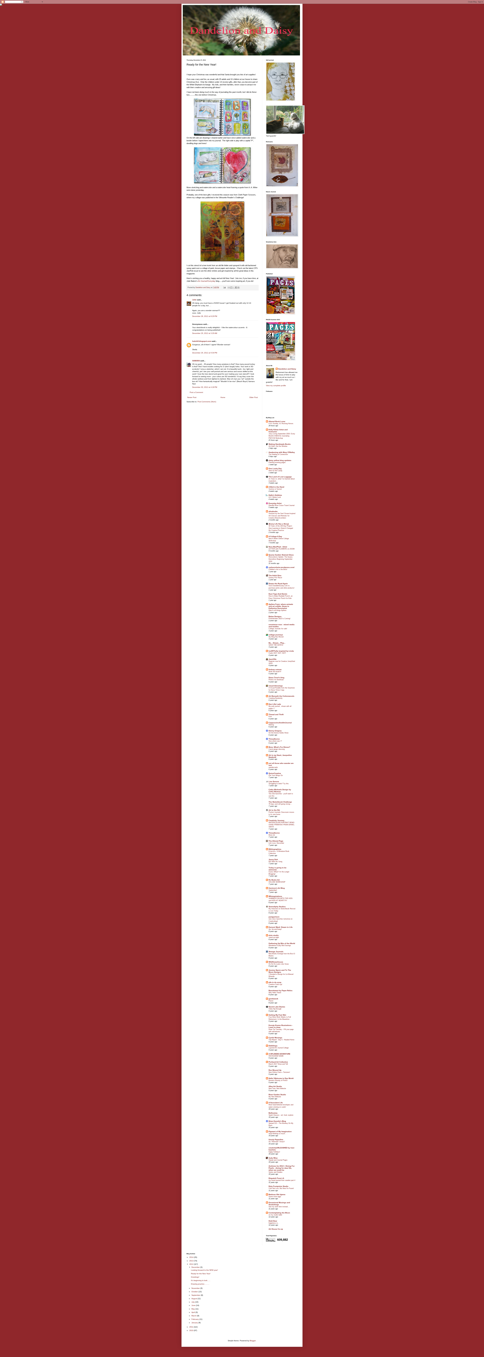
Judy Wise (273, 1158)
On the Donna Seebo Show (278, 733)
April (193, 1312)
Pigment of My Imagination (280, 1131)
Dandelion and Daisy (287, 369)
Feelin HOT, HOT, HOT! (277, 653)
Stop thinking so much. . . (278, 1134)
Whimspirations (275, 896)
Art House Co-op (276, 1229)
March (194, 1316)
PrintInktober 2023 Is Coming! (279, 618)
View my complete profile (276, 386)
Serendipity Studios (277, 907)
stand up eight (274, 937)
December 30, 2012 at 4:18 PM (204, 387)
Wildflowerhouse (276, 962)
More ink (272, 835)
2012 (191, 1264)
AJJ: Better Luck (275, 497)
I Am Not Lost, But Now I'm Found (281, 1188)
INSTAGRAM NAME (276, 1056)
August (194, 1299)
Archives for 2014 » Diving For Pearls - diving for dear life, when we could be (282, 1168)
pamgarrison (274, 917)
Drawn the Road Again (278, 584)
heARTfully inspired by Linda (281, 651)
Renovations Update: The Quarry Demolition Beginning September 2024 (281, 559)
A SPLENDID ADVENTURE (279, 1054)
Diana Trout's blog (276, 678)
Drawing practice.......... (200, 1284)
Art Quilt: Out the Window (278, 446)
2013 (191, 1261)
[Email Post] (224, 287)
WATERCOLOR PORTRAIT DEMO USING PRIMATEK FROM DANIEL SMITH (281, 825)
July (193, 1302)
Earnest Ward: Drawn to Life (281, 927)
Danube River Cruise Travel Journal (281, 505)
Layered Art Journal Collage (279, 1048)
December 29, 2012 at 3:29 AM (204, 333)
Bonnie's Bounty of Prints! (278, 1080)
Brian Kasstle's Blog (277, 1121)
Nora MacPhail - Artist (278, 547)
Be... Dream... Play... (277, 643)
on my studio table (275, 1215)
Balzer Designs (275, 616)
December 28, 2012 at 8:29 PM (204, 316)
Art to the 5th (274, 810)
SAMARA (196, 361)
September (196, 1295)
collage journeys (276, 635)
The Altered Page (276, 841)
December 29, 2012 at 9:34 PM (204, 353)
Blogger (253, 1341)
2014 (191, 1257)
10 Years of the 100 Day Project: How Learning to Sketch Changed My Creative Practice (281, 528)
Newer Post (191, 397)
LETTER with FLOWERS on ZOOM (282, 549)
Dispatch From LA (276, 1178)
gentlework (273, 999)
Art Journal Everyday (206, 281)
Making (271, 725)
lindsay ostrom (275, 669)
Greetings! (195, 1277)
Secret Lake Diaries (277, 1007)
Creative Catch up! (275, 984)
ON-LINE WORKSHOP (277, 882)
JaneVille (272, 659)
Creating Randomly (275, 698)
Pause (271, 1001)
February (195, 1319)
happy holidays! (274, 1152)
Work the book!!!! (275, 672)
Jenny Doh (273, 859)
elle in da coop (275, 982)
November (195, 1288)
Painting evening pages (277, 462)
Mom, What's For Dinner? (279, 747)
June (193, 1305)
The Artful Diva (275, 575)
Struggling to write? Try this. (279, 784)
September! (273, 890)
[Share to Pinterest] (238, 287)
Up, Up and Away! (275, 929)
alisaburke (273, 511)
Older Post (253, 397)
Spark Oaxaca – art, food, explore (281, 1115)
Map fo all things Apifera (277, 610)
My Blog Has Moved (276, 637)
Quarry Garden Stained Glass (281, 555)
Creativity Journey (276, 820)
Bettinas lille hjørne (277, 1194)
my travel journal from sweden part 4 (282, 1180)
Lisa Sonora (274, 781)
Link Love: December (276, 843)
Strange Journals (276, 952)
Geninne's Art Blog (277, 888)
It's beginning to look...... (200, 1280)
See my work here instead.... (279, 1207)
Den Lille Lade (275, 704)
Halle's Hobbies (275, 495)
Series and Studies (275, 1172)
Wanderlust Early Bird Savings (280, 945)
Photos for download (276, 680)
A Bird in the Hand (276, 487)
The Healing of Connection (278, 454)
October (194, 1292)
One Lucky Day (275, 469)
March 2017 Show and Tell (278, 1064)
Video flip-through (275, 1009)
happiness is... (274, 1223)
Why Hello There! (275, 993)
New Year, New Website (277, 1088)
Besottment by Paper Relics (280, 990)
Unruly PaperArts (276, 1140)
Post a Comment (196, 392)
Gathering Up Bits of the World (282, 943)
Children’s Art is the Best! (278, 569)
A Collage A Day (275, 536)
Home (222, 397)
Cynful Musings (275, 1038)
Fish (270, 716)
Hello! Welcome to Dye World (281, 1078)
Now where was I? (275, 741)
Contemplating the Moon (279, 1213)
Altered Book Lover (277, 421)
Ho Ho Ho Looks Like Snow (279, 964)
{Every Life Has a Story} (279, 524)
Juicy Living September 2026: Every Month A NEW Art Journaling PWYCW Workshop (282, 436)
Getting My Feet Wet (277, 1015)
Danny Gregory (275, 731)
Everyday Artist (275, 503)
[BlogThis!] (231, 287)
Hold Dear (273, 1221)
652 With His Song (275, 862)
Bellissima (273, 1113)
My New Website (275, 1097)
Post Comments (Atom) (207, 402)
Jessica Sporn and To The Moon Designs (280, 971)
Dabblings (273, 1046)
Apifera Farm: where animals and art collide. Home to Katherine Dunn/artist (281, 606)
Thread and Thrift (276, 714)
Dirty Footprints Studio (278, 1186)
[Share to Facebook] (236, 287)
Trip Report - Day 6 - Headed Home (281, 1040)
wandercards (273, 767)
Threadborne (274, 739)
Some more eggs (275, 1197)
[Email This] (229, 287)
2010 (191, 1330)
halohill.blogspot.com (201, 341)
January (194, 1323)
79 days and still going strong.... (280, 804)
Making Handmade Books (280, 444)
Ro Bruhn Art (274, 880)
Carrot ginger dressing (277, 749)
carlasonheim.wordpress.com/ (281, 567)
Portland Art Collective (278, 1062)
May (193, 1309)
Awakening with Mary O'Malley (282, 452)
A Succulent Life (276, 1103)
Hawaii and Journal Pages (278, 1160)
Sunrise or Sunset (275, 489)
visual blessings (276, 686)
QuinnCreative (275, 773)
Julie (194, 300)
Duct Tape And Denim (278, 594)
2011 (191, 1327)
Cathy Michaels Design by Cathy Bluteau (280, 791)
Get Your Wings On (276, 775)
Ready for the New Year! (200, 1274)
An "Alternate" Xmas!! (277, 1142)
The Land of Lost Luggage (280, 477)
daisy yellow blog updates (280, 460)
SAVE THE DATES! (276, 645)
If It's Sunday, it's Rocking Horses (281, 423)
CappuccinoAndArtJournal (280, 723)
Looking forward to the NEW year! (204, 1270)
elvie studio (274, 935)
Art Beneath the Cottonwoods (281, 696)
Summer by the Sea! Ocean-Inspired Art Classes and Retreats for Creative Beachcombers (282, 516)
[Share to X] (233, 287)
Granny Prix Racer (275, 578)
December (195, 1267)
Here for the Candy (275, 471)
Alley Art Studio (275, 1086)
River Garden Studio (277, 1095)
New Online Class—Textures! (279, 1072)
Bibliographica (275, 849)
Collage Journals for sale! (278, 629)
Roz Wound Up (275, 1070)
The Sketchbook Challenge (280, 802)
